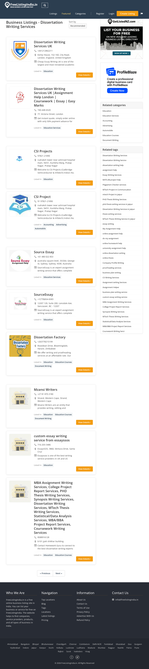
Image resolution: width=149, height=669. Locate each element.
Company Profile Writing (113, 263)
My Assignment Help (111, 228)
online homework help (112, 243)
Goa (129, 644)
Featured (66, 13)
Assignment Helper (111, 287)
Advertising (61, 224)
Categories (80, 13)
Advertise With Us (85, 616)
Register (100, 13)
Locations (46, 611)
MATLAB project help (112, 179)
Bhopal (35, 644)
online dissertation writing (114, 253)
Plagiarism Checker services (114, 184)
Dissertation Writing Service (114, 160)
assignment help (110, 170)
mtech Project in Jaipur (112, 194)
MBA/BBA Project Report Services (117, 326)
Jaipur (34, 647)
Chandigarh (61, 644)
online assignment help (113, 233)
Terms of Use (83, 607)
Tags (43, 607)
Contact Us (82, 603)
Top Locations (48, 599)
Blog (43, 603)
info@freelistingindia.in (126, 599)
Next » (59, 573)
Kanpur (42, 647)
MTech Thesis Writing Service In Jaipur (119, 219)
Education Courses (63, 362)
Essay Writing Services (112, 175)
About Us (81, 599)
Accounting (49, 224)
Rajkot (60, 651)
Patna (129, 647)
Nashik (121, 647)
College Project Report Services (116, 306)
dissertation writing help (113, 165)
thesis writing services (112, 214)
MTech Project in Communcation (117, 189)
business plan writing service (115, 292)
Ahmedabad (12, 644)
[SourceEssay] (20, 303)
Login (111, 13)
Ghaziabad (120, 644)
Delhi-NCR (97, 644)
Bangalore (25, 644)
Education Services (52, 127)
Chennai (72, 644)
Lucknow (70, 647)
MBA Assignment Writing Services (117, 302)
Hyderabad (15, 647)
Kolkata (59, 647)
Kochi (51, 647)
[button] (141, 13)
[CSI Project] (20, 205)
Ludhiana (81, 647)
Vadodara (78, 651)
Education (48, 71)
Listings (53, 13)
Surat (68, 651)
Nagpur (111, 647)
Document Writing (43, 366)
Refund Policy (83, 620)
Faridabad (108, 644)
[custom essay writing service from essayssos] (20, 445)
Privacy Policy (83, 611)
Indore (26, 647)
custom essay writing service (115, 297)
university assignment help (114, 248)
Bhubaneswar (47, 644)
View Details (84, 75)
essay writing (108, 224)
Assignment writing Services (115, 282)
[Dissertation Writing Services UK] (20, 51)
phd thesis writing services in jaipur (118, 204)
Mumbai (101, 647)
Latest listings (48, 616)
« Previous (45, 573)
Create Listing (127, 13)
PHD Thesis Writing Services (114, 199)
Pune (136, 647)
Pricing (44, 620)
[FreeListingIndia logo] (21, 5)
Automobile (40, 228)
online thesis (108, 258)
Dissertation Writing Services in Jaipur (119, 209)
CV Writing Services (111, 277)
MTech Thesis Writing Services (115, 316)
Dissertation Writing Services (115, 155)
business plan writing (112, 272)
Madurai (91, 647)
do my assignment (111, 238)
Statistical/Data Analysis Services (117, 321)
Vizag (87, 651)
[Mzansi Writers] (20, 398)
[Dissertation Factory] (20, 346)
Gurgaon (138, 644)
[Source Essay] (20, 261)
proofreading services (112, 267)
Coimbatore (84, 644)
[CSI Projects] (20, 160)
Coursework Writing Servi (113, 331)
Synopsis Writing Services (113, 311)
